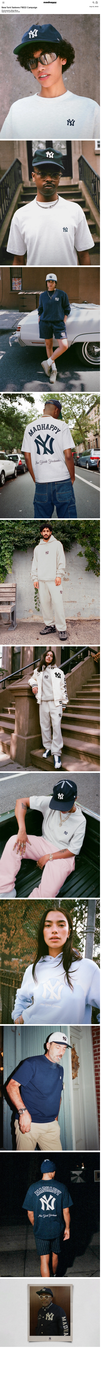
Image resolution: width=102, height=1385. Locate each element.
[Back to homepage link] (50, 3)
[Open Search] (93, 2)
